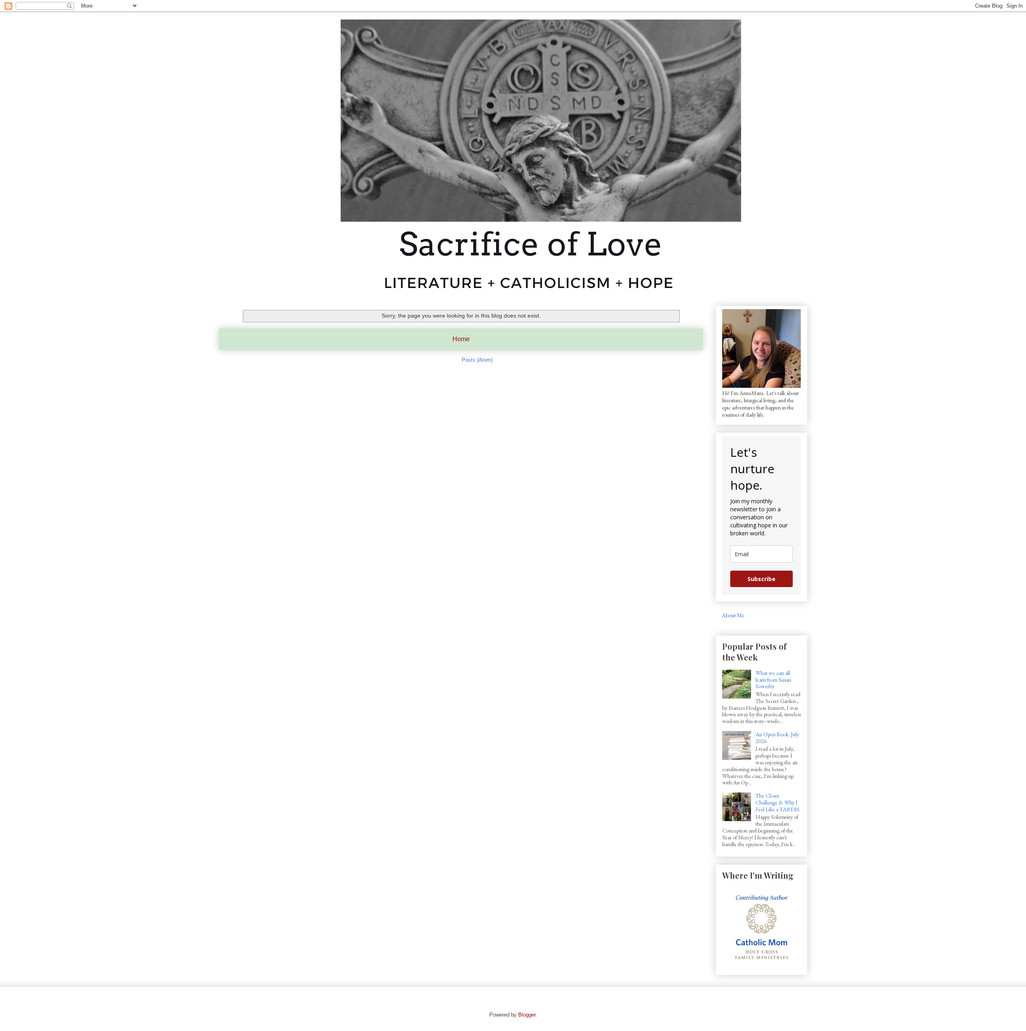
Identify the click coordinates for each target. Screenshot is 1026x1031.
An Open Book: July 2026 (777, 738)
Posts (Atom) (477, 360)
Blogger (526, 1015)
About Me (733, 615)
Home (461, 339)
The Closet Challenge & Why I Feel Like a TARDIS (777, 802)
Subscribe (761, 579)
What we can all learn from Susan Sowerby (773, 679)
